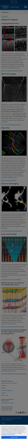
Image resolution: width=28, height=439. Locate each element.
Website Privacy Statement (8, 434)
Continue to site (14, 437)
